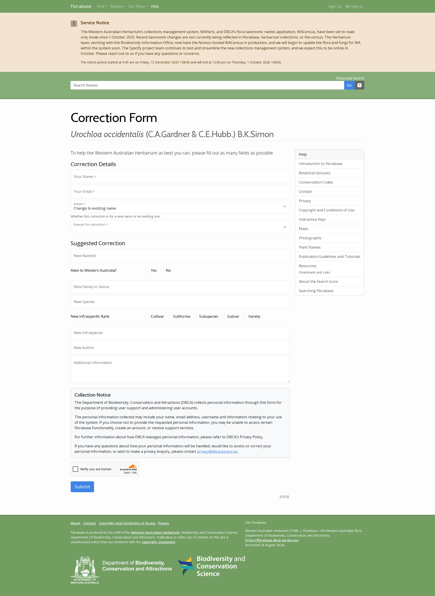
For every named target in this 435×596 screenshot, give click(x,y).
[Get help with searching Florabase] (360, 85)
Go (349, 85)
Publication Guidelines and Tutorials (329, 256)
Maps (303, 228)
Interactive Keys (312, 219)
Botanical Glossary (314, 172)
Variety (254, 316)
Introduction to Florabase (320, 163)
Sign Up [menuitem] (335, 6)
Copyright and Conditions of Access (127, 523)
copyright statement (158, 542)
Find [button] (100, 6)
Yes (154, 270)
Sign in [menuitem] (356, 6)
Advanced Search (350, 78)
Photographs (310, 237)
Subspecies (208, 316)
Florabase (81, 6)
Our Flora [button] (136, 6)
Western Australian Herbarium (155, 532)
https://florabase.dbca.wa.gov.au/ (272, 540)
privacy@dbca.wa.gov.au (217, 451)
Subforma (181, 316)
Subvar (233, 316)
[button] (118, 6)
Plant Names (310, 247)
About (75, 523)
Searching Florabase (316, 290)
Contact (305, 191)
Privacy (305, 200)
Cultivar (157, 316)
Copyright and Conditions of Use (326, 210)
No (168, 270)
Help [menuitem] (155, 6)
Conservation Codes (316, 182)
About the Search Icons (318, 281)
